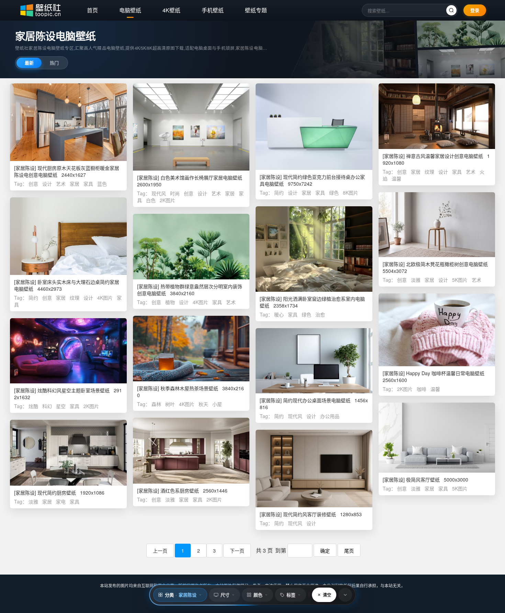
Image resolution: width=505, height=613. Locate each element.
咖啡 (421, 388)
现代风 (159, 193)
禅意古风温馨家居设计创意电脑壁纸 (444, 155)
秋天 (203, 404)
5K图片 (460, 279)
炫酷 (33, 406)
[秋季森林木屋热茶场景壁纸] (191, 348)
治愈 (320, 314)
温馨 (396, 178)
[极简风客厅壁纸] (437, 438)
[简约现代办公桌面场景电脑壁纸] (314, 360)
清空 (327, 595)
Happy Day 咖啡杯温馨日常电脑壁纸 (445, 373)
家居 (74, 183)
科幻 (47, 406)
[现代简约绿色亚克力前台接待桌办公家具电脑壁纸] (314, 126)
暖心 (279, 314)
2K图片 (167, 200)
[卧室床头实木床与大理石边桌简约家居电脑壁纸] (68, 236)
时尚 (175, 193)
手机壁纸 (213, 10)
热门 (54, 62)
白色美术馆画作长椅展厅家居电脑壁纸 (201, 177)
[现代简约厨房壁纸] (68, 453)
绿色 (334, 192)
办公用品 (329, 416)
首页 (92, 10)
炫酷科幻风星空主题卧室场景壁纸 (73, 390)
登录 (474, 10)
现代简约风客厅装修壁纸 (309, 514)
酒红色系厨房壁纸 (179, 490)
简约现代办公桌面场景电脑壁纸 (316, 400)
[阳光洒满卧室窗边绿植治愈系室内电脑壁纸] (314, 249)
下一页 (237, 550)
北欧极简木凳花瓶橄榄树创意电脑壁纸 (447, 264)
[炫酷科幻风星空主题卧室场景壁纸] (68, 350)
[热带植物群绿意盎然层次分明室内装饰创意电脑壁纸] (191, 246)
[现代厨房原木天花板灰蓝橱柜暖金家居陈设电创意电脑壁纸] (68, 122)
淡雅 (415, 279)
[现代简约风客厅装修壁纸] (314, 468)
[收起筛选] (345, 595)
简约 (279, 192)
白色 (151, 200)
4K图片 (105, 297)
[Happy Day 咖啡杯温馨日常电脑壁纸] (437, 329)
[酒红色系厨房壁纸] (191, 451)
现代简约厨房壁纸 (56, 492)
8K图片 (350, 192)
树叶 (170, 404)
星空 (61, 406)
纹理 (429, 171)
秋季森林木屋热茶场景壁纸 (189, 388)
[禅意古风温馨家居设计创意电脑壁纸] (437, 116)
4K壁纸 (171, 10)
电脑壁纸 (130, 10)
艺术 (61, 183)
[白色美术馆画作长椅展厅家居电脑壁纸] (191, 127)
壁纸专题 (256, 10)
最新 (29, 62)
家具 (88, 183)
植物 (170, 302)
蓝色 (102, 183)
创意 (33, 183)
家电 (61, 501)
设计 (47, 183)
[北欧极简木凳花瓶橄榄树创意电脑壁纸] (437, 224)
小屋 (217, 404)
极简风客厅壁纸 (423, 479)
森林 (156, 404)
